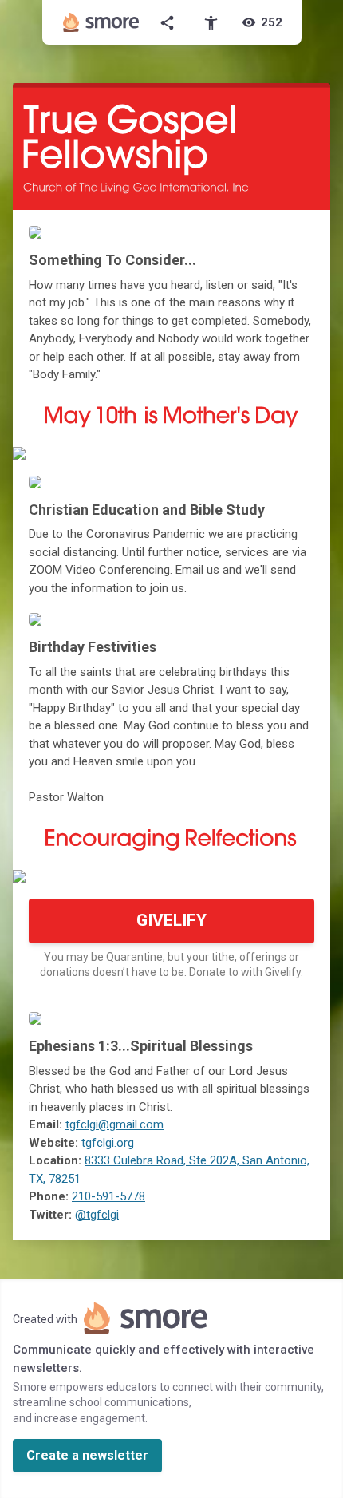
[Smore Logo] (101, 22)
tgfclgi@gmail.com (114, 1124)
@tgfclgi (97, 1214)
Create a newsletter (87, 1455)
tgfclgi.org (107, 1143)
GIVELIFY (171, 920)
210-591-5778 (108, 1196)
